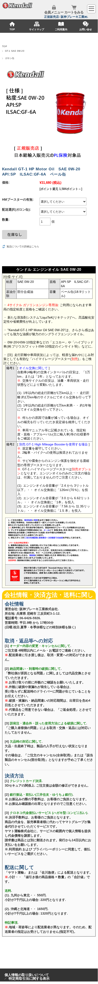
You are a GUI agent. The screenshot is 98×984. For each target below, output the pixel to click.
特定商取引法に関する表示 (29, 978)
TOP (12, 29)
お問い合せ (85, 29)
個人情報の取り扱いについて (27, 975)
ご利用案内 (61, 29)
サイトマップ (36, 29)
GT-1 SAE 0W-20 (15, 51)
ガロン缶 (10, 58)
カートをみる (73, 12)
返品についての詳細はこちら (23, 246)
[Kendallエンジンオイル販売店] (17, 8)
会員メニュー (53, 12)
